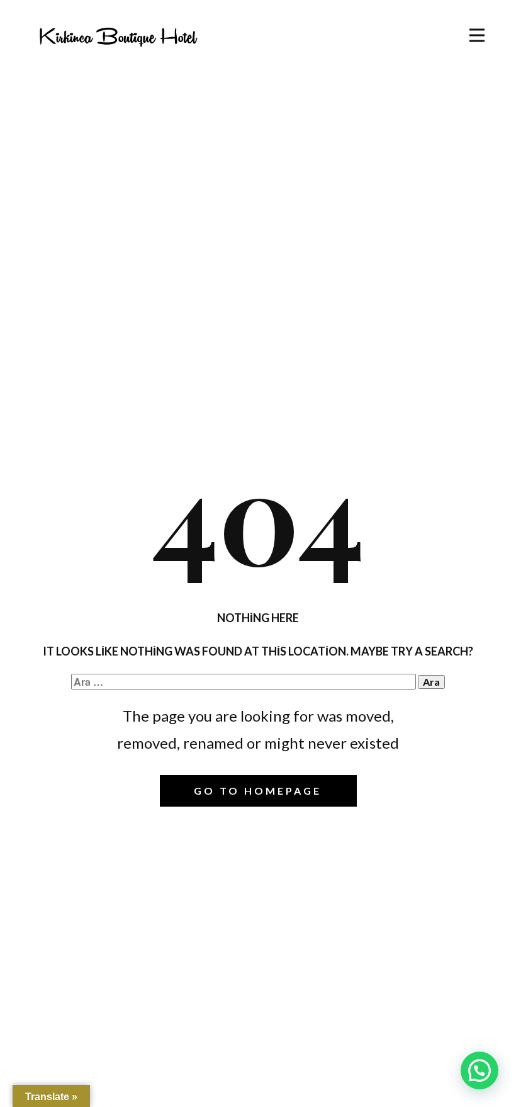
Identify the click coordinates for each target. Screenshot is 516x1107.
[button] (479, 1070)
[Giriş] (118, 36)
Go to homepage (258, 791)
